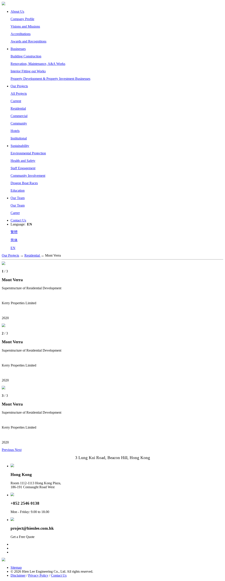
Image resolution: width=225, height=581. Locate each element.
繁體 (14, 232)
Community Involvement (28, 175)
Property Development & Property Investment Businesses (50, 78)
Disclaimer (18, 575)
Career (15, 213)
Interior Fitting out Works (28, 71)
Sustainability (20, 146)
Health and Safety (23, 161)
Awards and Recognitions (28, 41)
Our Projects (19, 86)
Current (16, 101)
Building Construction (26, 56)
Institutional (19, 138)
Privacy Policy (38, 575)
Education (18, 190)
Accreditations (21, 34)
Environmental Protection (28, 153)
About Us (17, 11)
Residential (18, 108)
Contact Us (18, 220)
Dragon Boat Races (24, 183)
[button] (8, 450)
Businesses (18, 49)
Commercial (19, 116)
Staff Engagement (23, 168)
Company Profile (22, 19)
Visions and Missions (25, 26)
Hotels (15, 131)
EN (13, 248)
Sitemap (16, 567)
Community (19, 123)
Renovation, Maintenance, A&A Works (38, 64)
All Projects (19, 93)
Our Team (18, 198)
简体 (14, 240)
